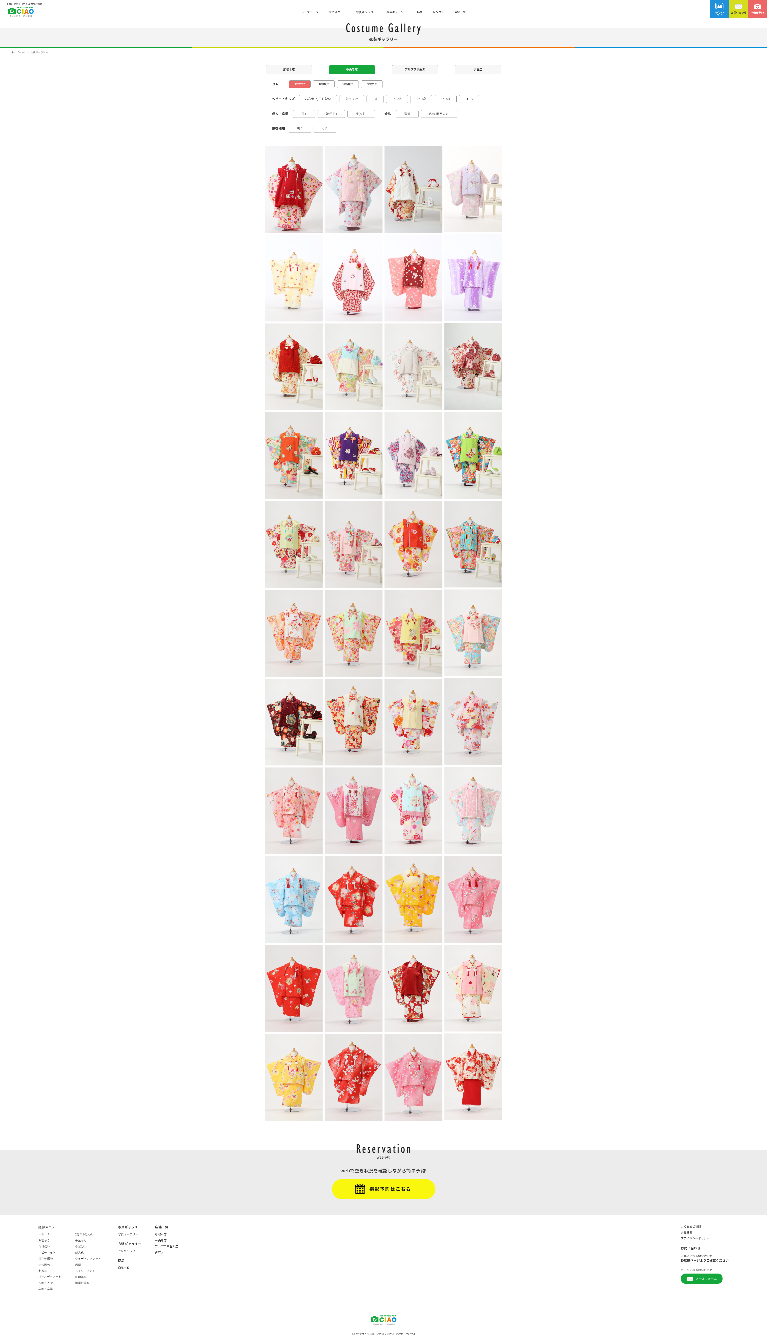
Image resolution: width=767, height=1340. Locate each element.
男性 (300, 128)
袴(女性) (361, 114)
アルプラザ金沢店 (166, 1246)
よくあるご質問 (691, 1226)
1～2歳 (397, 99)
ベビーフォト (47, 1252)
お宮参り (44, 1240)
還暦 (78, 1265)
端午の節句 (45, 1258)
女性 (325, 128)
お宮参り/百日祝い (318, 99)
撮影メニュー (337, 12)
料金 (420, 12)
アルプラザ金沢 (415, 69)
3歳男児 (323, 84)
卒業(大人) (81, 1246)
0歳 (375, 99)
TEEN (469, 99)
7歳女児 (371, 84)
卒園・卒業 (45, 1289)
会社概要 (686, 1232)
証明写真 (81, 1277)
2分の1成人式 (84, 1234)
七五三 (42, 1271)
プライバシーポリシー (695, 1238)
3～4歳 (421, 99)
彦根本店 (289, 69)
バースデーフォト (49, 1277)
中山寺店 (352, 69)
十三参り (81, 1240)
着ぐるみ (352, 99)
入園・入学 (45, 1283)
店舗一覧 (460, 12)
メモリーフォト (85, 1271)
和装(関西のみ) (439, 114)
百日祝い (44, 1246)
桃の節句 (44, 1265)
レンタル (438, 12)
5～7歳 (445, 99)
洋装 (407, 114)
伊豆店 (478, 69)
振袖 (304, 114)
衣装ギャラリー (396, 12)
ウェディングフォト (88, 1259)
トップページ (310, 12)
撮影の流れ (82, 1283)
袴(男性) (331, 114)
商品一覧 (124, 1268)
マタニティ (45, 1234)
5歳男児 (347, 84)
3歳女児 (299, 84)
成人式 (79, 1252)
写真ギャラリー (366, 12)
